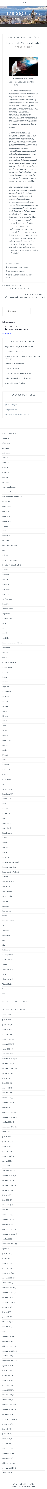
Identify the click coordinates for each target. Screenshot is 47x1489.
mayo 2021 (6, 1322)
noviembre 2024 (8, 1117)
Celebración (6, 507)
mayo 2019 (6, 1439)
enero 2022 (6, 1283)
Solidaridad (6, 950)
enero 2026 (6, 1049)
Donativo (5, 570)
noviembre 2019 (8, 1409)
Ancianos (5, 448)
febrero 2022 (7, 1278)
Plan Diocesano (7, 833)
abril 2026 (5, 1034)
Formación (6, 648)
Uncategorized (7, 955)
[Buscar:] (18, 311)
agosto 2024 (6, 1132)
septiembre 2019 (8, 1419)
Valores (5, 964)
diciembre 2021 (7, 1288)
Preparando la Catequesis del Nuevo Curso (19, 347)
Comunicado (6, 516)
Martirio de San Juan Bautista (18, 329)
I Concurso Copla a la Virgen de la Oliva (18, 373)
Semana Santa (7, 935)
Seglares (5, 930)
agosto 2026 (6, 1015)
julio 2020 (5, 1371)
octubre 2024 (7, 1122)
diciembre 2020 (7, 1346)
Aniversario (6, 453)
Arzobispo (5, 458)
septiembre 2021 (8, 1302)
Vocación (5, 989)
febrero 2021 (6, 1336)
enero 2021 (6, 1341)
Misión (4, 731)
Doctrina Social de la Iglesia (11, 565)
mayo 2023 (6, 1205)
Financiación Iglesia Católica (12, 643)
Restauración (6, 887)
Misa (4, 726)
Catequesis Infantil (8, 487)
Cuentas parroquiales (9, 546)
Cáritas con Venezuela (12, 369)
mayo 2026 (6, 1030)
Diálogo (5, 555)
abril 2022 (5, 1268)
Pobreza (5, 843)
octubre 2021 (6, 1297)
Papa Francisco (7, 789)
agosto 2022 (6, 1249)
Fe (3, 628)
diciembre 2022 (7, 1229)
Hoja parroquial (7, 667)
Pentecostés (6, 823)
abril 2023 (5, 1210)
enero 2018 (6, 1473)
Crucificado (6, 536)
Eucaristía (5, 604)
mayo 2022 (6, 1263)
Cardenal (5, 472)
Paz (3, 818)
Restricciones (7, 891)
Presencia (5, 857)
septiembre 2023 (8, 1185)
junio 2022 (6, 1258)
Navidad (5, 755)
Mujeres (5, 745)
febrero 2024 (7, 1161)
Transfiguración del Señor (14, 352)
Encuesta (5, 594)
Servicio (9, 277)
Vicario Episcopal (8, 969)
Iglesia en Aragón (11, 405)
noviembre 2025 (8, 1059)
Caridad (5, 477)
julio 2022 (5, 1254)
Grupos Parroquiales (9, 662)
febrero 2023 (6, 1220)
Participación (6, 799)
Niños (4, 760)
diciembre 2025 (7, 1054)
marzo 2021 (6, 1332)
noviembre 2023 (8, 1176)
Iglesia (4, 677)
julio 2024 (5, 1137)
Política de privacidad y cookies (23, 1484)
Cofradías (5, 511)
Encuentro (6, 589)
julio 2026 (5, 1020)
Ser (3, 940)
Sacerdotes (6, 906)
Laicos (4, 711)
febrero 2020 (7, 1395)
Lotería (4, 721)
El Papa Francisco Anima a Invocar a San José (25, 296)
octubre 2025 (7, 1064)
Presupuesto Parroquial (10, 862)
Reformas (5, 877)
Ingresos (5, 687)
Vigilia (4, 974)
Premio (5, 852)
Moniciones (6, 740)
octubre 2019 (6, 1414)
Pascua (4, 804)
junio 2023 (5, 1200)
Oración (32, 38)
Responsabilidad (8, 882)
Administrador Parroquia (18, 267)
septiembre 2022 (8, 1244)
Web (3, 994)
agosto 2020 (6, 1366)
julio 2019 (5, 1429)
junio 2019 (5, 1434)
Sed (3, 925)
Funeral (5, 653)
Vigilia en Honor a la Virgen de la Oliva (18, 378)
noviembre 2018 (8, 1468)
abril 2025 (5, 1093)
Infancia (5, 682)
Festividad (5, 638)
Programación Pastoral (10, 872)
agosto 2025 (6, 1073)
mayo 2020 (6, 1380)
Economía (6, 575)
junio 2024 (6, 1142)
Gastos (4, 658)
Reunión (5, 901)
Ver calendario (6, 333)
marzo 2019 (6, 1448)
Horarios (5, 672)
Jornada (5, 701)
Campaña (5, 468)
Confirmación (7, 521)
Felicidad (5, 633)
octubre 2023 (6, 1181)
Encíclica (5, 584)
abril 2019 (5, 1444)
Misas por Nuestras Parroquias (16, 287)
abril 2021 (5, 1327)
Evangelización (7, 609)
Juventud (5, 706)
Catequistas (6, 502)
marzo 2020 (6, 1390)
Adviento (5, 438)
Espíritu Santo (7, 599)
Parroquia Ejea (23, 13)
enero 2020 (6, 1400)
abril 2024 (5, 1151)
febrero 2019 (6, 1453)
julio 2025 (5, 1078)
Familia (4, 623)
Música (4, 750)
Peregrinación (7, 828)
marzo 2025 (6, 1098)
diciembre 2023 (7, 1171)
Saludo (4, 916)
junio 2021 (5, 1317)
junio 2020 (6, 1375)
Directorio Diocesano (9, 560)
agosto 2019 (6, 1424)
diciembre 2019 (7, 1405)
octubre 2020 (7, 1356)
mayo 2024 (6, 1146)
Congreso (5, 526)
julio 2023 (5, 1195)
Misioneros (6, 736)
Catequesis (6, 482)
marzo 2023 (6, 1215)
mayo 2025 (6, 1088)
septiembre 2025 (8, 1069)
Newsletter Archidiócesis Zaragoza (17, 414)
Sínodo (4, 945)
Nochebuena (6, 765)
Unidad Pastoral (7, 960)
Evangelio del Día (11, 410)
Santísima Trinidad (8, 921)
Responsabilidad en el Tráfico (15, 383)
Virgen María (6, 984)
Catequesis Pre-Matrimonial (12, 497)
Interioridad (18, 38)
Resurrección (7, 896)
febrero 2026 (7, 1044)
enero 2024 (6, 1166)
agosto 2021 (6, 1307)
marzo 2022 (6, 1273)
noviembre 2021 (8, 1293)
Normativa (6, 770)
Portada (5, 848)
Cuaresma (5, 541)
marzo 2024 (6, 1156)
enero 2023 (6, 1224)
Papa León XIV (7, 794)
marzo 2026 (6, 1039)
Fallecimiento (7, 619)
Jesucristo (5, 697)
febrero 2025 (7, 1103)
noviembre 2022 (8, 1234)
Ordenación (6, 779)
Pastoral (5, 809)
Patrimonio (6, 813)
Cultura (4, 550)
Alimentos (6, 443)
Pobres (4, 838)
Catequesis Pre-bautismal (11, 492)
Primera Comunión (9, 867)
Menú (24, 3)
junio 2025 (6, 1083)
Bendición (5, 463)
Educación (6, 580)
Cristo (4, 531)
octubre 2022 (7, 1239)
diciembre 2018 (7, 1463)
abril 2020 (6, 1385)
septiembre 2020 (8, 1361)
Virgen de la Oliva (8, 979)
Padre (4, 784)
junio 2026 (6, 1025)
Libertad (5, 716)
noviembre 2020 (8, 1351)
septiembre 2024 (8, 1127)
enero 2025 (6, 1107)
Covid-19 (11, 275)
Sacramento (6, 911)
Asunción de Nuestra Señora (14, 364)
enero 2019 (6, 1458)
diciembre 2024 (7, 1112)
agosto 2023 (6, 1190)
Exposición (6, 614)
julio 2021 (5, 1312)
